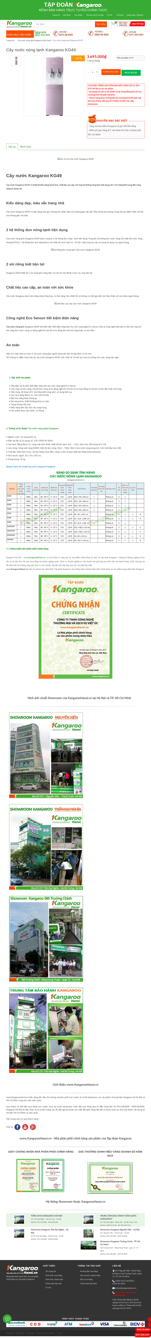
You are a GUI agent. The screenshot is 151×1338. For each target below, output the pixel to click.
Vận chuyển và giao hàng (90, 1276)
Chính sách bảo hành (88, 1284)
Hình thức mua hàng (53, 1276)
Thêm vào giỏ (110, 72)
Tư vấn (48, 1288)
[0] (112, 24)
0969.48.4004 (143, 1330)
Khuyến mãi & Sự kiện (95, 15)
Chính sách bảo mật (53, 1284)
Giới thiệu (67, 15)
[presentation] (12, 147)
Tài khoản (120, 15)
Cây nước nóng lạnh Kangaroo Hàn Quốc (34, 41)
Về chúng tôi (50, 1271)
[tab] (12, 147)
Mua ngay (131, 73)
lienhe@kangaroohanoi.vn (125, 1288)
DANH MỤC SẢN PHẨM (19, 34)
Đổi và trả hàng (86, 1280)
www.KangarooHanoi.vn (35, 557)
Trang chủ (56, 15)
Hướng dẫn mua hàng (89, 1271)
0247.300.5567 (143, 1335)
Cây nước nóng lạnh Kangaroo (43, 428)
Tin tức (109, 15)
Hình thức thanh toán (54, 1280)
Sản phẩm (78, 15)
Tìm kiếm (100, 24)
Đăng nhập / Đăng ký (135, 15)
